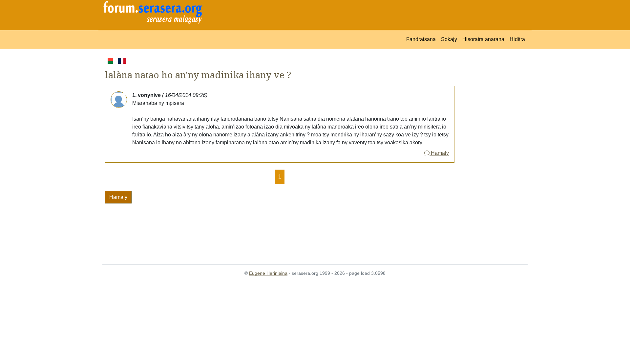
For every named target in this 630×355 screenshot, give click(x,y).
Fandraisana (421, 39)
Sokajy (449, 39)
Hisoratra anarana (483, 39)
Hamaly (439, 153)
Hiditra (517, 39)
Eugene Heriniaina (268, 273)
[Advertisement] (491, 155)
